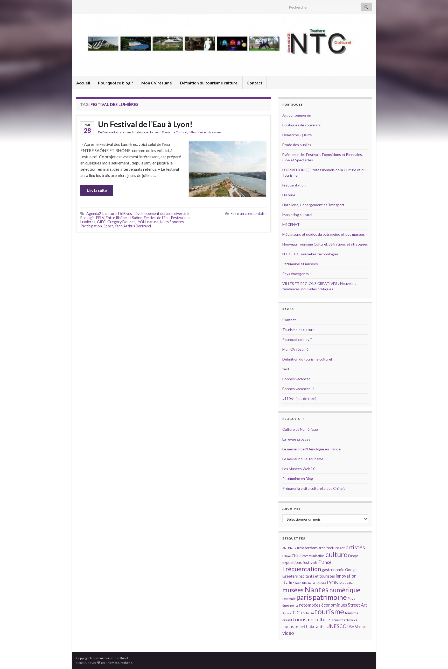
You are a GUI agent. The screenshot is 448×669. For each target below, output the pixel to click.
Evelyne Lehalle (113, 132)
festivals (310, 562)
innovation (346, 576)
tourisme (329, 611)
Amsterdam (307, 547)
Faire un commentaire (249, 213)
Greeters (290, 576)
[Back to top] (436, 657)
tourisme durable (344, 620)
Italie (288, 582)
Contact (254, 82)
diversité (181, 213)
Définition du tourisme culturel (209, 82)
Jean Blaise (303, 583)
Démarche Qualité (297, 135)
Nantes (316, 589)
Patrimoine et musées (300, 264)
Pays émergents (295, 273)
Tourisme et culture (298, 329)
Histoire (288, 195)
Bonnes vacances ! (297, 379)
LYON (141, 222)
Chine (297, 555)
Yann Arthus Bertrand (133, 226)
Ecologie (87, 217)
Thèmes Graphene (119, 663)
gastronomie (333, 569)
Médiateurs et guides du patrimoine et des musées (323, 234)
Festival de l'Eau (157, 217)
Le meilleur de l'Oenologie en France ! (312, 449)
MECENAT (291, 224)
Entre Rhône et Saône (124, 217)
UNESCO (336, 626)
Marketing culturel (297, 214)
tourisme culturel (312, 619)
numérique (344, 590)
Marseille (346, 583)
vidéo (288, 633)
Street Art (357, 605)
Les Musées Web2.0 (298, 468)
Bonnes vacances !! (298, 388)
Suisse (286, 613)
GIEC (101, 222)
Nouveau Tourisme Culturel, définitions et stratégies (185, 132)
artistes (355, 547)
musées (293, 590)
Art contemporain (296, 115)
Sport (108, 226)
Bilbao (286, 556)
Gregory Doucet (121, 222)
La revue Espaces (296, 439)
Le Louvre (319, 583)
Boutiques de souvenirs (301, 125)
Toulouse (307, 613)
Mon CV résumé (156, 82)
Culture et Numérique (300, 429)
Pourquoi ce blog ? (115, 82)
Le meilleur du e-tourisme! (303, 459)
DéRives (125, 213)
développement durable (153, 213)
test (285, 369)
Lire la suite (97, 190)
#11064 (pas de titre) (299, 398)
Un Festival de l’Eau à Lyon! (145, 124)
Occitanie (289, 599)
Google (351, 569)
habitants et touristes (317, 576)
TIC (296, 612)
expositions (292, 562)
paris (304, 597)
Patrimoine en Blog (297, 478)
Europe (353, 556)
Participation (91, 226)
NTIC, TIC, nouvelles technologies (310, 254)
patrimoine (330, 597)
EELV (100, 217)
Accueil (83, 82)
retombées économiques (323, 605)
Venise (360, 626)
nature (152, 222)
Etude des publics (296, 144)
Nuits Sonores (172, 222)
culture (111, 213)
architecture (328, 548)
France (324, 562)
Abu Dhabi (289, 548)
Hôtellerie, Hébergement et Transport (313, 205)
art (342, 548)
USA (350, 627)
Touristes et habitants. (303, 626)
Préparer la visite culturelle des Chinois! (314, 488)
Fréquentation (294, 185)
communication (313, 556)
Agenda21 (94, 213)
